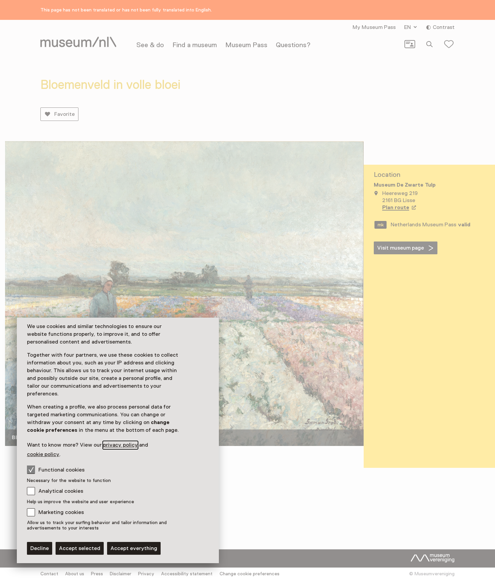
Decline (39, 548)
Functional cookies (61, 470)
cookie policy (43, 454)
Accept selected (79, 548)
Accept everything (133, 548)
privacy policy (120, 445)
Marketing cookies (61, 512)
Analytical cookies (60, 491)
